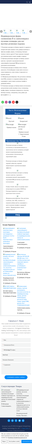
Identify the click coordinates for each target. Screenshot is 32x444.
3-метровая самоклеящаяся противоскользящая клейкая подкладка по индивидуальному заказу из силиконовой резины (23, 243)
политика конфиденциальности (17, 437)
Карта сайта (25, 428)
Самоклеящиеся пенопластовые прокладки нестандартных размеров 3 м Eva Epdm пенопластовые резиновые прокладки (8, 247)
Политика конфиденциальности (16, 431)
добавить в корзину (11, 251)
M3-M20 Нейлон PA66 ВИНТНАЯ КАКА (9, 292)
